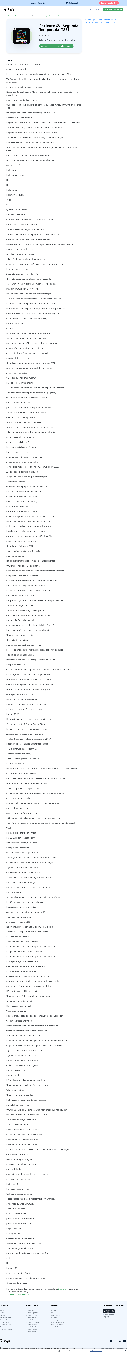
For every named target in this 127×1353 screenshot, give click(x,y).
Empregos (54, 1317)
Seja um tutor (55, 1315)
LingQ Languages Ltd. (16, 1348)
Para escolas (4, 1320)
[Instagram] (110, 1341)
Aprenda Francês (31, 1315)
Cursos (28, 16)
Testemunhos (4, 1327)
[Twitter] (119, 1341)
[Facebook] (115, 1341)
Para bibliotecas (5, 1325)
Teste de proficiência (58, 1320)
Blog (52, 1313)
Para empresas (5, 1322)
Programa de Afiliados (58, 1322)
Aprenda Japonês (31, 1325)
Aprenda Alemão (31, 1317)
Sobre (2, 1310)
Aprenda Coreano (31, 1329)
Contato (2, 1315)
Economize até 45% (108, 3)
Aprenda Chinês (31, 1327)
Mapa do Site (109, 1348)
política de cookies (96, 1351)
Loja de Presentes (6, 1329)
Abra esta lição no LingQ (17, 1294)
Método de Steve (5, 1317)
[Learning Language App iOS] (109, 1311)
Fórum (53, 1310)
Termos (92, 1348)
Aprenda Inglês (31, 1310)
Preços (2, 1313)
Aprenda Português (15, 16)
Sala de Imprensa (57, 1325)
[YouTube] (124, 1341)
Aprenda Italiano (31, 1320)
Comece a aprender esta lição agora (56, 46)
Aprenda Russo (31, 1332)
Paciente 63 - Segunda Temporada (47, 16)
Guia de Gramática (57, 1327)
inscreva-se (63, 1289)
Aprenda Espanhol (32, 1313)
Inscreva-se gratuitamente (113, 9)
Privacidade (100, 1348)
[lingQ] (9, 9)
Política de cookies (121, 1348)
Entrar (97, 9)
